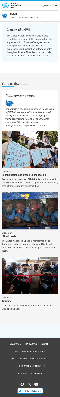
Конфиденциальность (30, 366)
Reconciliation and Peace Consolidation (24, 175)
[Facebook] (23, 384)
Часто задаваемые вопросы (30, 351)
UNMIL (13, 14)
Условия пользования (30, 373)
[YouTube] (36, 384)
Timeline (7, 301)
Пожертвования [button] (32, 391)
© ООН (44, 344)
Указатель (15, 344)
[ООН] (11, 5)
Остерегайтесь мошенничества (30, 358)
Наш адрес (31, 344)
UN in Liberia (9, 236)
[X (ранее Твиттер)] (29, 384)
